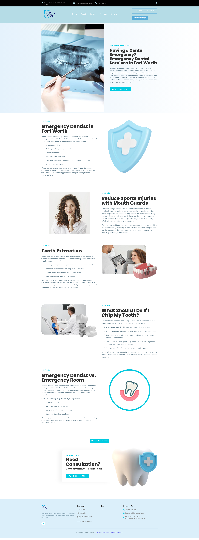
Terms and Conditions (84, 521)
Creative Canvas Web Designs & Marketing (109, 532)
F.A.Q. (102, 509)
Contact (103, 14)
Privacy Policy (81, 513)
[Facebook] (157, 3)
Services (93, 14)
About (83, 14)
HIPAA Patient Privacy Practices (84, 517)
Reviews (113, 14)
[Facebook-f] (43, 523)
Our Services (81, 509)
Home (74, 14)
